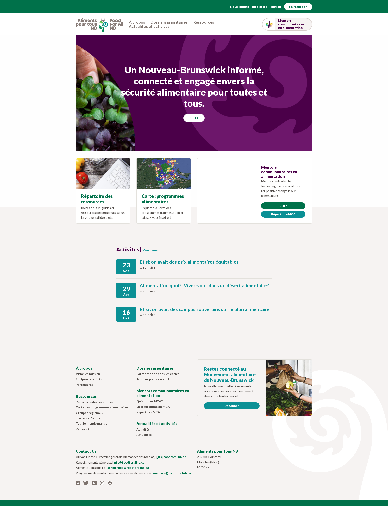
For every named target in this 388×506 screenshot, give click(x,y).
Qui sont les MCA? (149, 401)
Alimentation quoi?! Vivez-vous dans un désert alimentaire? (204, 285)
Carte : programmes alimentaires (163, 199)
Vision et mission (88, 374)
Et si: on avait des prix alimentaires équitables (189, 262)
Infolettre (259, 6)
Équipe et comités (89, 379)
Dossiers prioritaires (169, 22)
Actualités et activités (149, 26)
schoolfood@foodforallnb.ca (128, 467)
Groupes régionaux (89, 413)
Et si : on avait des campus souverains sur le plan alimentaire (205, 309)
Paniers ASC (85, 429)
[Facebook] (78, 482)
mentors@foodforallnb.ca (172, 473)
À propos (137, 22)
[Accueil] (99, 23)
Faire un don (298, 6)
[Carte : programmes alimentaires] (164, 173)
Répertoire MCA (283, 214)
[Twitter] (85, 482)
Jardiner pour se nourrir (153, 379)
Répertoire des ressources (97, 199)
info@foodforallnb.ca (129, 462)
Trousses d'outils (88, 418)
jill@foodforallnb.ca (171, 457)
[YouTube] (94, 482)
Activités (143, 429)
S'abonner (231, 406)
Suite (194, 118)
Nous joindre (239, 6)
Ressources (203, 22)
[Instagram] (102, 482)
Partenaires (84, 384)
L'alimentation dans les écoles (157, 374)
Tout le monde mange (91, 423)
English (275, 6)
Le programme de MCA (153, 406)
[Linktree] (110, 482)
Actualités (144, 434)
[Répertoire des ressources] (103, 173)
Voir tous (150, 250)
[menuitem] (137, 22)
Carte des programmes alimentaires (102, 407)
